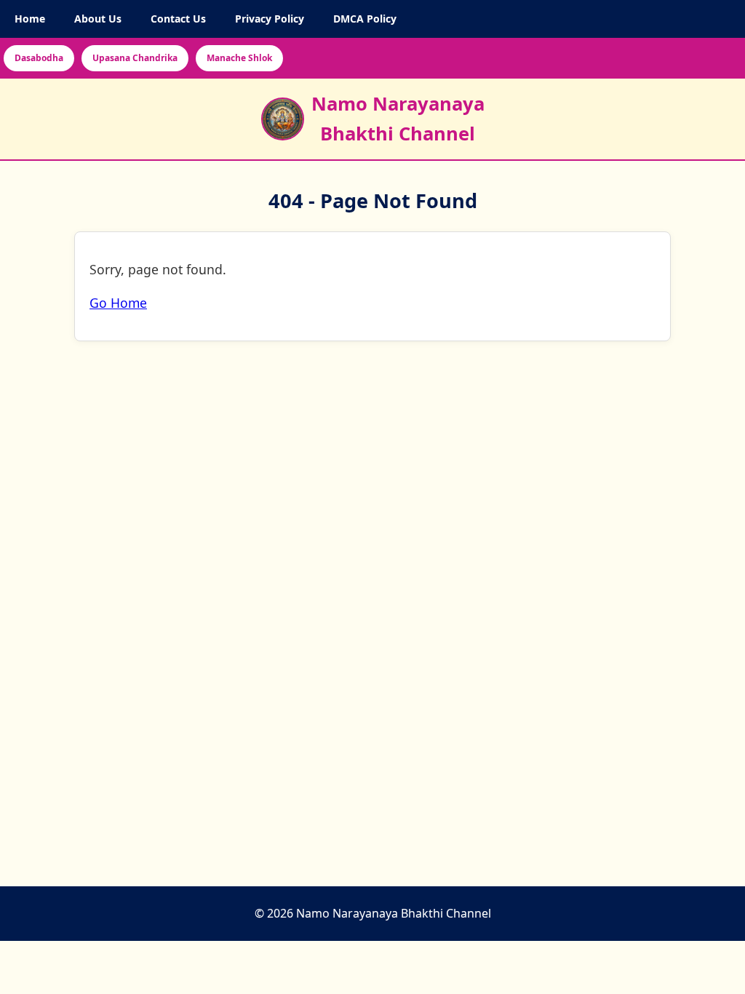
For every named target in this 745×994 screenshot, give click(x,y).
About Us (97, 18)
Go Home (118, 303)
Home (30, 18)
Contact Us (178, 18)
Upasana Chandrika (135, 58)
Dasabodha (39, 58)
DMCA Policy (365, 18)
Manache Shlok (239, 58)
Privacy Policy (269, 18)
